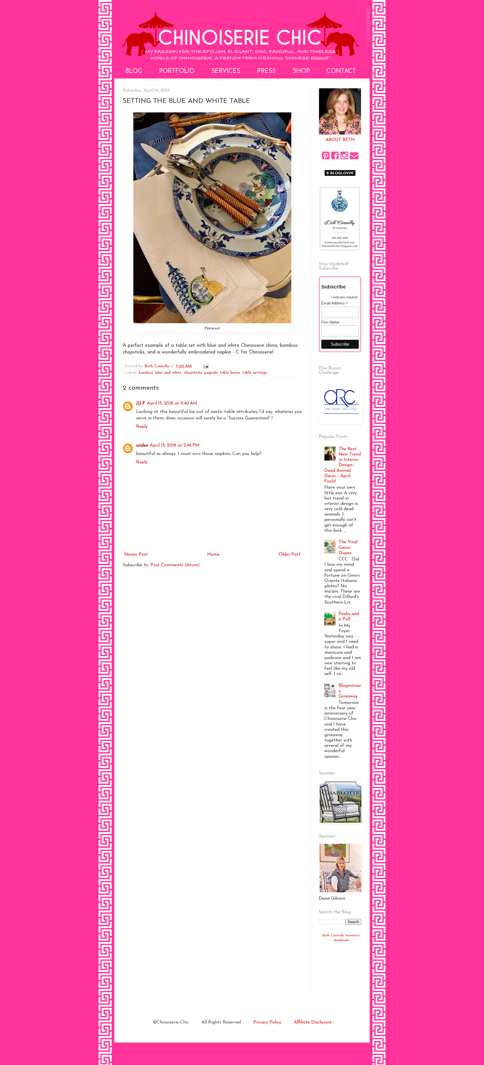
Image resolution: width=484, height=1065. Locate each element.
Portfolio (176, 71)
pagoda (211, 373)
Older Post (290, 554)
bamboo (146, 373)
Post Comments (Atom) (175, 565)
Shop (301, 71)
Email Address (334, 303)
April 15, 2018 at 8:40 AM (172, 403)
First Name (330, 322)
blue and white (168, 373)
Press (266, 71)
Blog (133, 71)
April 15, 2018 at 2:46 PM (174, 445)
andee (142, 445)
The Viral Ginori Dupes (348, 547)
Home (213, 554)
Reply (142, 426)
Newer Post (136, 554)
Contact (341, 71)
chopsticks (193, 373)
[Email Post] (205, 366)
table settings (254, 373)
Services (225, 71)
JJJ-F (140, 403)
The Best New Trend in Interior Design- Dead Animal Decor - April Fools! (342, 465)
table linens (230, 373)
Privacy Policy (267, 1022)
